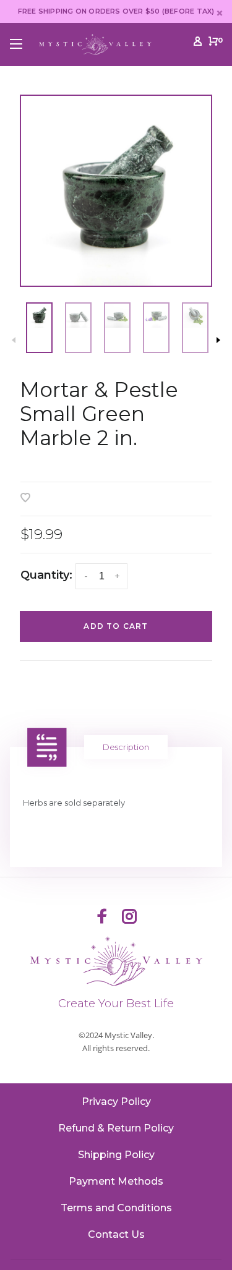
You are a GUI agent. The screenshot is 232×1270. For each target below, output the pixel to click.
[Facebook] (102, 917)
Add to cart (116, 626)
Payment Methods (116, 1181)
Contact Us (116, 1234)
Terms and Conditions (116, 1208)
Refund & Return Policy (116, 1128)
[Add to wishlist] (25, 499)
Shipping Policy (116, 1155)
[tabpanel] (116, 191)
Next (218, 340)
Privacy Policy (116, 1101)
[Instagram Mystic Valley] (129, 917)
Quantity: (46, 575)
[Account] (197, 43)
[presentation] (39, 327)
